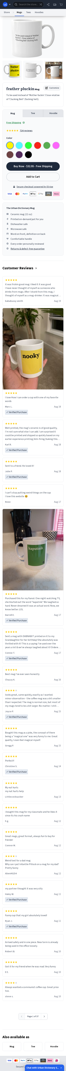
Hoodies (39, 12)
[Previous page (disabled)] (22, 1016)
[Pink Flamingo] (56, 145)
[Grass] (46, 145)
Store (7, 12)
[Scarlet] (37, 145)
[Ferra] (10, 154)
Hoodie (53, 113)
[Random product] (41, 4)
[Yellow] (10, 145)
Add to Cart (33, 177)
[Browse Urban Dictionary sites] (7, 4)
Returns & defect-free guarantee (28, 248)
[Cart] (61, 4)
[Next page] (44, 1016)
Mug (12, 113)
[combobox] (28, 4)
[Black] (28, 154)
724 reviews (26, 130)
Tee (33, 113)
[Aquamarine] (19, 145)
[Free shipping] (55, 4)
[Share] (48, 4)
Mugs (19, 12)
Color (9, 138)
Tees (28, 12)
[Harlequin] (28, 145)
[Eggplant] (19, 154)
